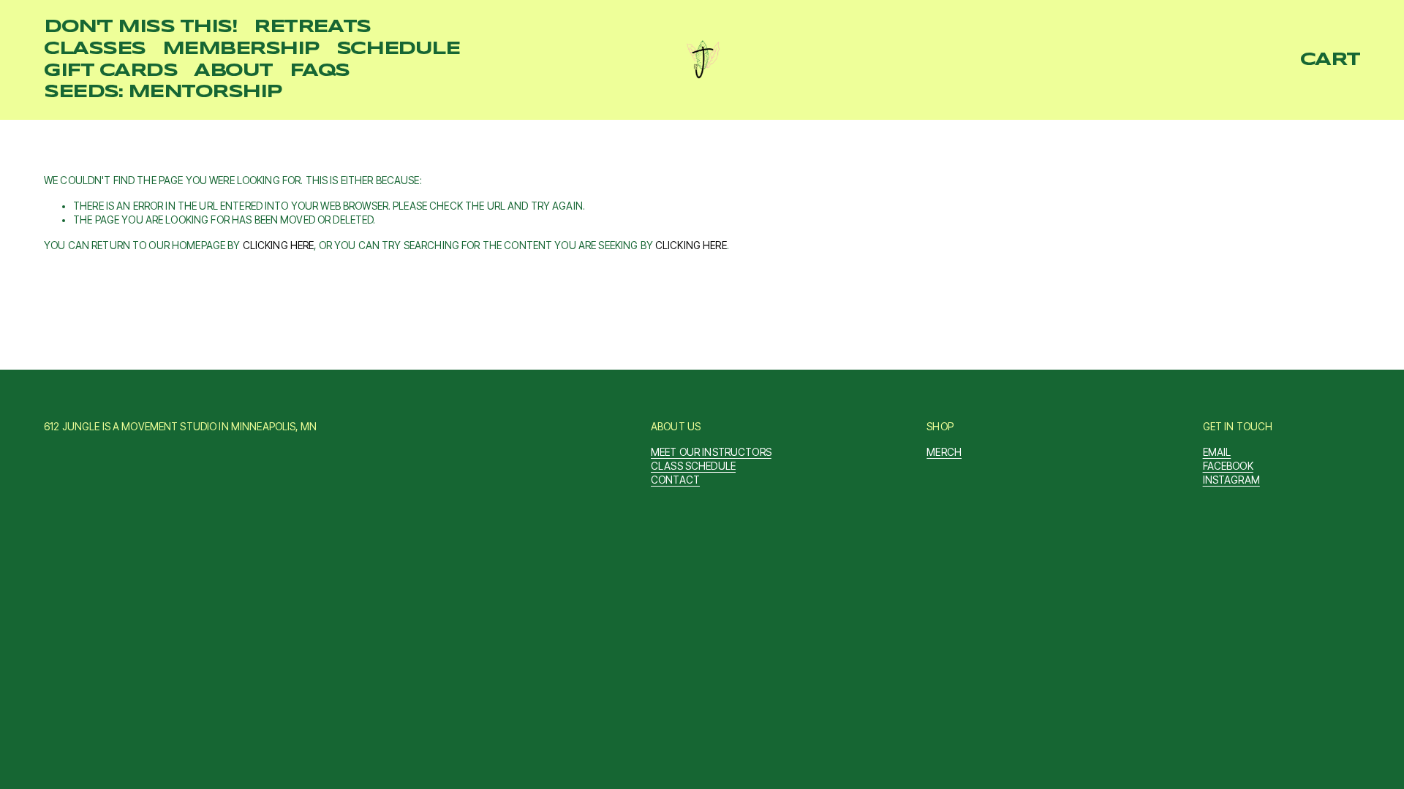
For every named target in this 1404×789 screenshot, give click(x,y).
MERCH (944, 452)
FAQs (320, 71)
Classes (95, 49)
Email (1217, 452)
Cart (1330, 60)
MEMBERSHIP (241, 49)
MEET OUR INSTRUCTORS (711, 452)
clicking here (278, 245)
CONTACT (675, 480)
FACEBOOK (1228, 466)
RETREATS (312, 27)
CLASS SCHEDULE (693, 466)
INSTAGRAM (1231, 480)
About (233, 71)
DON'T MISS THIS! (140, 27)
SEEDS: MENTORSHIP (163, 92)
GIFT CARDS (110, 71)
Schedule (397, 49)
